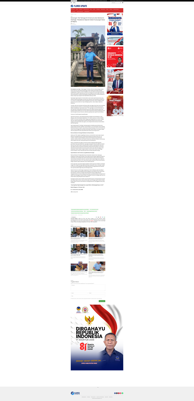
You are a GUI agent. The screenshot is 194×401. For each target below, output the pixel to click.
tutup (98, 387)
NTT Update (73, 11)
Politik (94, 9)
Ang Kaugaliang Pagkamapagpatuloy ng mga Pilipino (80, 209)
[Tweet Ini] (98, 217)
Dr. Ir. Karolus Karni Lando (94, 209)
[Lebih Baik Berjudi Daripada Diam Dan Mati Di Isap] (79, 266)
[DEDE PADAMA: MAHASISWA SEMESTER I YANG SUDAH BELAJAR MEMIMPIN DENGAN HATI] (97, 232)
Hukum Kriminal (86, 9)
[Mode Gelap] (122, 3)
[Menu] (71, 3)
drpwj (73, 23)
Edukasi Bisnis (87, 11)
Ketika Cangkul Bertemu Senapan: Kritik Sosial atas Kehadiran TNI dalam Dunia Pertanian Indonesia (96, 273)
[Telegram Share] (102, 217)
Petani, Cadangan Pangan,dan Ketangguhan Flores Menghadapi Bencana (78, 238)
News (77, 9)
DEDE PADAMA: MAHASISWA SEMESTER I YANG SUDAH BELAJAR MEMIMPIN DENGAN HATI (96, 238)
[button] (121, 2)
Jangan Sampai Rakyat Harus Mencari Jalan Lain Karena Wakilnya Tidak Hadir (79, 255)
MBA (85, 211)
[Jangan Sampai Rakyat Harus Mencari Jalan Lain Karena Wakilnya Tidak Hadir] (79, 248)
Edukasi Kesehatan (80, 11)
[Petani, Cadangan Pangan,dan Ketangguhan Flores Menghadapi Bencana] (79, 232)
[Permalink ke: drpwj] (71, 23)
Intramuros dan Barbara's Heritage (77, 211)
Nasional (80, 9)
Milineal (111, 9)
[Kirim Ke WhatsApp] (104, 217)
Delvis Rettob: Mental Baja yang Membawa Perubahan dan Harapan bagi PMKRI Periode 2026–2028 (96, 255)
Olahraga (98, 9)
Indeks (74, 2)
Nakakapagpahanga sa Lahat (92, 211)
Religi (107, 9)
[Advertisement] (88, 201)
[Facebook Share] (96, 217)
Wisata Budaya (116, 9)
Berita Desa (103, 9)
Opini (91, 9)
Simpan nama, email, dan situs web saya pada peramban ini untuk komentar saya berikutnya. (87, 298)
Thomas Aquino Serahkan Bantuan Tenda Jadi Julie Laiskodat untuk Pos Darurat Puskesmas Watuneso (88, 0)
